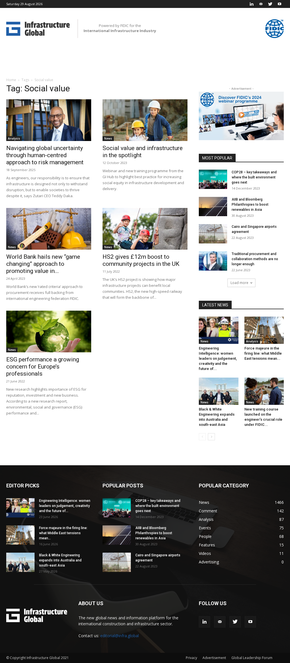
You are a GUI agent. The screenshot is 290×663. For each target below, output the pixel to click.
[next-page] (211, 436)
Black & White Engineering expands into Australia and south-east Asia (60, 560)
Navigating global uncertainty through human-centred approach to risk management (45, 155)
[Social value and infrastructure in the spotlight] (145, 120)
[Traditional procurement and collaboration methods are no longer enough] (213, 261)
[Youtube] (279, 4)
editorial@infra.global (119, 635)
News (108, 138)
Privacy (191, 657)
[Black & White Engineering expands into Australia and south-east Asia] (218, 391)
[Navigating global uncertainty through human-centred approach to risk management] (48, 120)
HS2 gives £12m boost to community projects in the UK (141, 260)
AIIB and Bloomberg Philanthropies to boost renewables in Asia (250, 204)
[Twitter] (270, 4)
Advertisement (214, 657)
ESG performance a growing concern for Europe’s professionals (42, 366)
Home (11, 79)
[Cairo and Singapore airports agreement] (213, 234)
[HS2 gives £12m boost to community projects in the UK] (145, 229)
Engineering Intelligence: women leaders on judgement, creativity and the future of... (218, 358)
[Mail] (261, 4)
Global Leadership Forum (251, 657)
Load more (239, 282)
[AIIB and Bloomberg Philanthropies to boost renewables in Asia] (213, 206)
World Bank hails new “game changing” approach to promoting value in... (43, 263)
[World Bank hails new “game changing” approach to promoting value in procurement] (48, 229)
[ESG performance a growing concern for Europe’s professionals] (48, 331)
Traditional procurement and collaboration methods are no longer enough (255, 259)
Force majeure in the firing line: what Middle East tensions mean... (263, 353)
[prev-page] (202, 436)
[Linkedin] (251, 4)
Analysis (14, 138)
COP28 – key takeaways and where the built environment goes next (254, 177)
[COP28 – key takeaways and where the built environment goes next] (213, 179)
